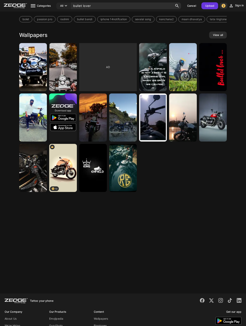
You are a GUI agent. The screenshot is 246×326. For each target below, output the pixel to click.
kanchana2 (166, 19)
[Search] (177, 6)
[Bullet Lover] (33, 168)
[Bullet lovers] (63, 67)
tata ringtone (218, 19)
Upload (209, 5)
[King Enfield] (93, 168)
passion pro (44, 19)
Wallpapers (101, 318)
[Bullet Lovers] (183, 117)
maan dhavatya (192, 19)
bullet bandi (84, 19)
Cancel (191, 5)
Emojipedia (56, 318)
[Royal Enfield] (93, 117)
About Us (11, 318)
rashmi (64, 19)
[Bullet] (33, 67)
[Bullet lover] (183, 67)
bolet (25, 19)
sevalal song (143, 19)
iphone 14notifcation (114, 19)
